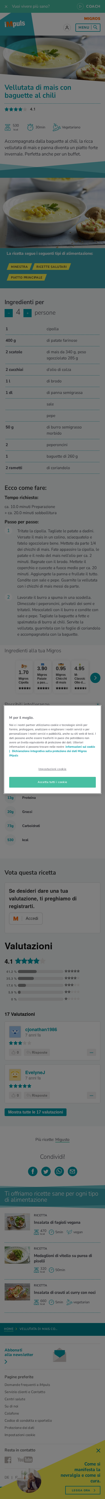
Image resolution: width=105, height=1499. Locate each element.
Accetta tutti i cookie (52, 782)
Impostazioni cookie (52, 769)
